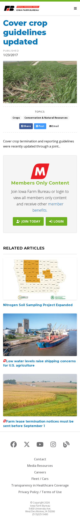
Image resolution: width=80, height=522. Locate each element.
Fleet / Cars (40, 479)
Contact (40, 459)
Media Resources (40, 465)
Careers (40, 472)
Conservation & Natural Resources (46, 117)
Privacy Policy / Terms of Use (40, 492)
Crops (16, 117)
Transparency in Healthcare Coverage (40, 485)
